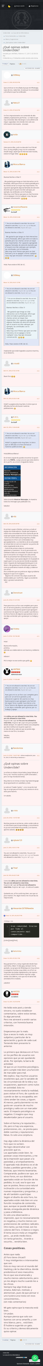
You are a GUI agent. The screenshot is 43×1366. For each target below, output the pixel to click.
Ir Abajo (5, 64)
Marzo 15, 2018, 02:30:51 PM (12, 171)
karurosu (17, 951)
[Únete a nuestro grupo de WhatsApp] (35, 1358)
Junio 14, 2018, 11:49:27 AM (12, 755)
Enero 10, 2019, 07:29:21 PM (12, 958)
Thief (15, 868)
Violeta (16, 629)
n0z (14, 516)
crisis (15, 810)
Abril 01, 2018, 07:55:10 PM (11, 371)
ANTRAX (16, 669)
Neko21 (16, 103)
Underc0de (6, 1352)
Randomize (18, 748)
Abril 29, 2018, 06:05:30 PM (11, 524)
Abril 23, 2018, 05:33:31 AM (11, 398)
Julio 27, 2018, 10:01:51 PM (11, 847)
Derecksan (17, 592)
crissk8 (16, 363)
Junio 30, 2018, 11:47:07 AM (12, 818)
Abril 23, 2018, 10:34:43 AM (11, 427)
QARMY (38, 1363)
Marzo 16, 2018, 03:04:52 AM (12, 217)
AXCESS (16, 991)
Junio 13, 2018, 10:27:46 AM (12, 636)
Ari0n (15, 134)
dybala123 (17, 840)
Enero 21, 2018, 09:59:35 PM (12, 82)
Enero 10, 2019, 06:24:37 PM (14, 915)
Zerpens (32, 1363)
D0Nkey (16, 75)
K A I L (15, 417)
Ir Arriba (5, 1340)
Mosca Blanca (19, 164)
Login (27, 226)
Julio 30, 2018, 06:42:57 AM (11, 875)
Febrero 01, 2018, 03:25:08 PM (12, 142)
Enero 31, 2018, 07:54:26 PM (12, 110)
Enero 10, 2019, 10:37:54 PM (12, 1001)
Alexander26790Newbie (23, 908)
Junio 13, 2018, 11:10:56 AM (12, 679)
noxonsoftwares (20, 207)
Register (20, 226)
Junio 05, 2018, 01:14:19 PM (12, 600)
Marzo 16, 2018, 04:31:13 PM (12, 282)
